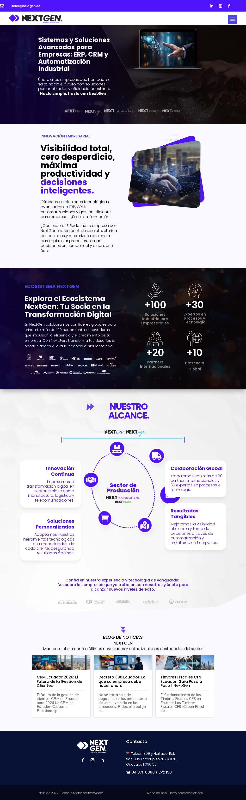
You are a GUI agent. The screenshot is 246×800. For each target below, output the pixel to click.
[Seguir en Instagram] (220, 6)
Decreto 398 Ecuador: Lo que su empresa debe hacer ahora (122, 681)
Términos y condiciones (186, 793)
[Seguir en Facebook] (229, 6)
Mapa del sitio (157, 793)
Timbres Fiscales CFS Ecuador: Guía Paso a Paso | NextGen (181, 681)
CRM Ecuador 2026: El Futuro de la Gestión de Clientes (59, 681)
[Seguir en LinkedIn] (211, 6)
